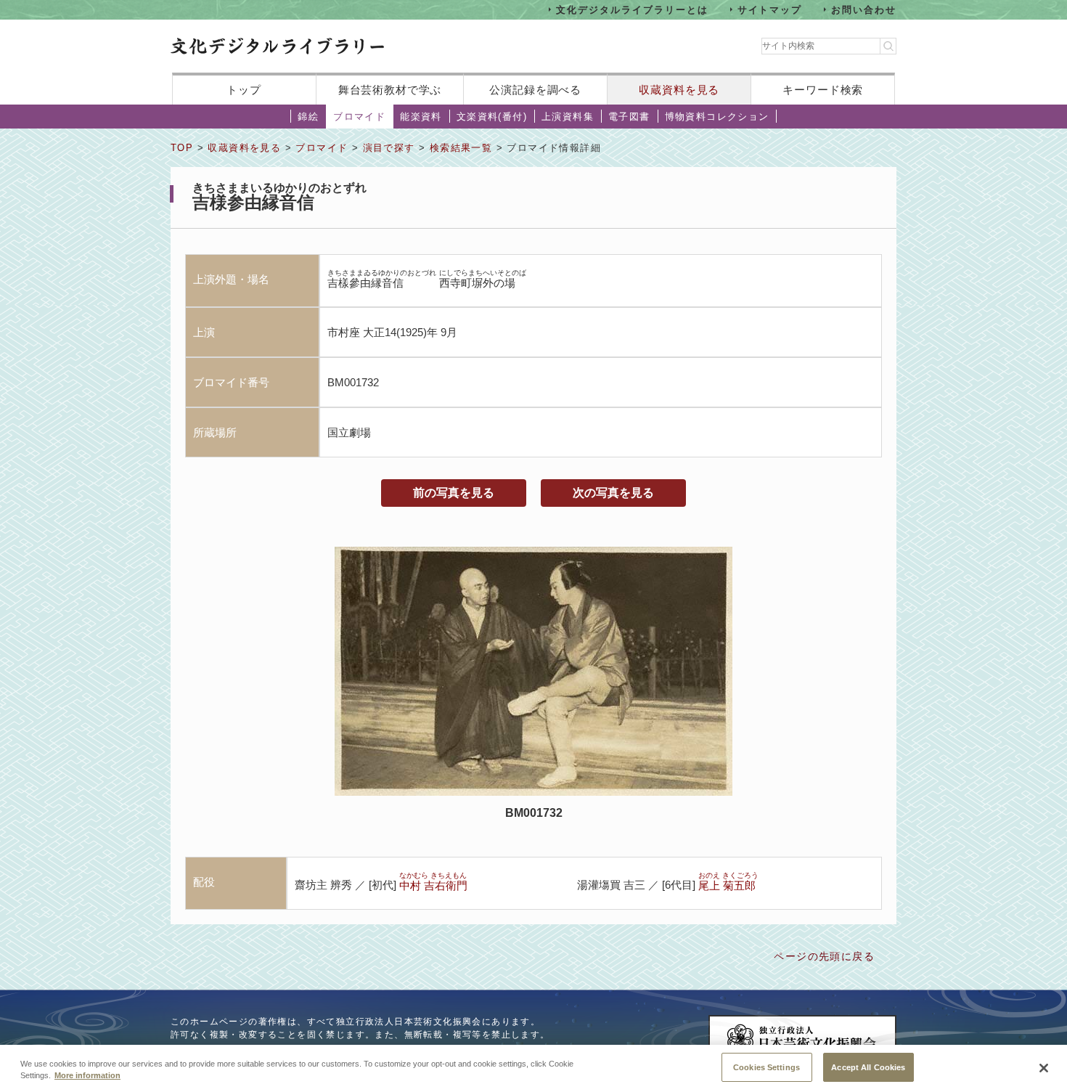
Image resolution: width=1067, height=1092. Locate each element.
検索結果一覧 (461, 147)
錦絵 (308, 116)
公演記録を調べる (535, 89)
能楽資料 (421, 116)
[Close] (1044, 1068)
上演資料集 (567, 116)
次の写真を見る (613, 492)
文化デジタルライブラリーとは (632, 9)
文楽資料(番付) (492, 116)
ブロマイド (359, 116)
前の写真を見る (453, 492)
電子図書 (629, 116)
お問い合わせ (863, 9)
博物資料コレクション (717, 116)
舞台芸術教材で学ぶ (390, 89)
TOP (182, 147)
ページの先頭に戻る (824, 956)
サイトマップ (770, 9)
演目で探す (389, 147)
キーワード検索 (822, 89)
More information (87, 1076)
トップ (243, 89)
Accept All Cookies (868, 1066)
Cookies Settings (766, 1066)
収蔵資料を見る (679, 89)
